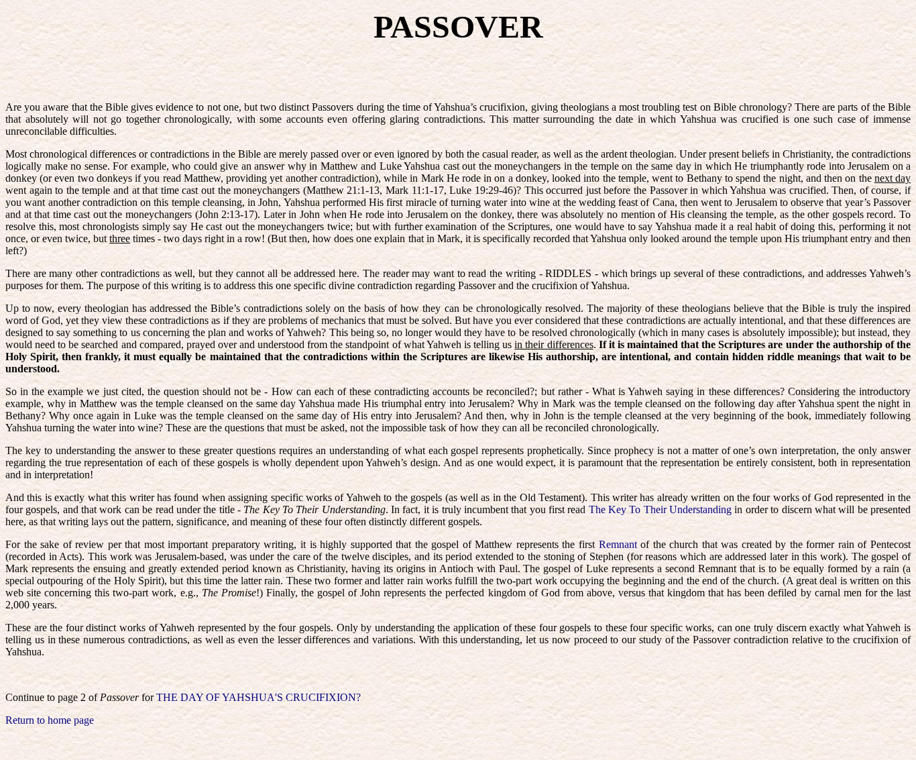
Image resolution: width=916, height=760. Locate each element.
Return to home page (49, 720)
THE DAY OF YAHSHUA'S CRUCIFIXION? (258, 697)
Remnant (618, 544)
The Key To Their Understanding (660, 509)
